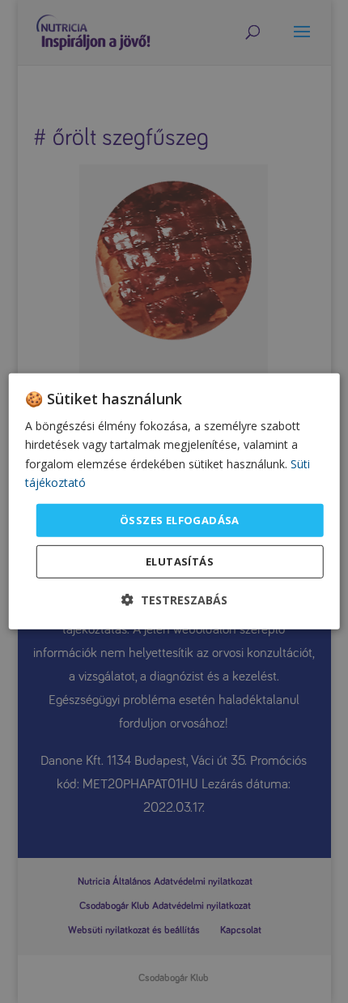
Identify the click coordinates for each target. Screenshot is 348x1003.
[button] (174, 600)
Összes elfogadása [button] (180, 520)
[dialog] (174, 501)
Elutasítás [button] (180, 561)
